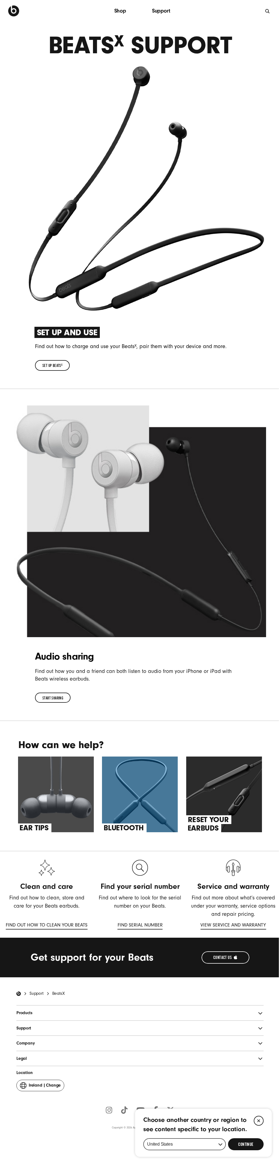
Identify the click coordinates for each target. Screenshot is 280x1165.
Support (161, 11)
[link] (52, 365)
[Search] (267, 10)
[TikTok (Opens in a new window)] (124, 1111)
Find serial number (140, 925)
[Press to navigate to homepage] (13, 10)
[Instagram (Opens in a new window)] (109, 1111)
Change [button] (45, 1087)
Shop (120, 11)
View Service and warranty (233, 925)
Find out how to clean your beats (47, 925)
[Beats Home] (18, 994)
